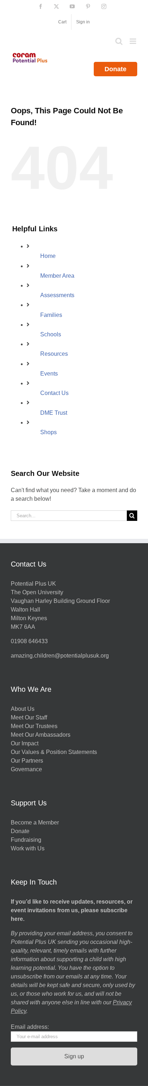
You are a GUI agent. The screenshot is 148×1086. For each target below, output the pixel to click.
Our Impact (25, 743)
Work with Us (28, 848)
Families (51, 315)
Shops (48, 432)
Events (49, 374)
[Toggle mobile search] (118, 41)
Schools (50, 334)
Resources (54, 354)
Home (48, 256)
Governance (26, 769)
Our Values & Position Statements (54, 752)
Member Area (57, 276)
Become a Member (35, 822)
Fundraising (26, 840)
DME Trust (53, 413)
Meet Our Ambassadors (40, 735)
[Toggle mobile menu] (133, 41)
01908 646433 (29, 641)
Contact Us (54, 393)
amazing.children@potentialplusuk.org (60, 656)
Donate (115, 69)
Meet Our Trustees (34, 726)
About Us (22, 709)
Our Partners (27, 761)
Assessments (57, 295)
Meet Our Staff (29, 717)
